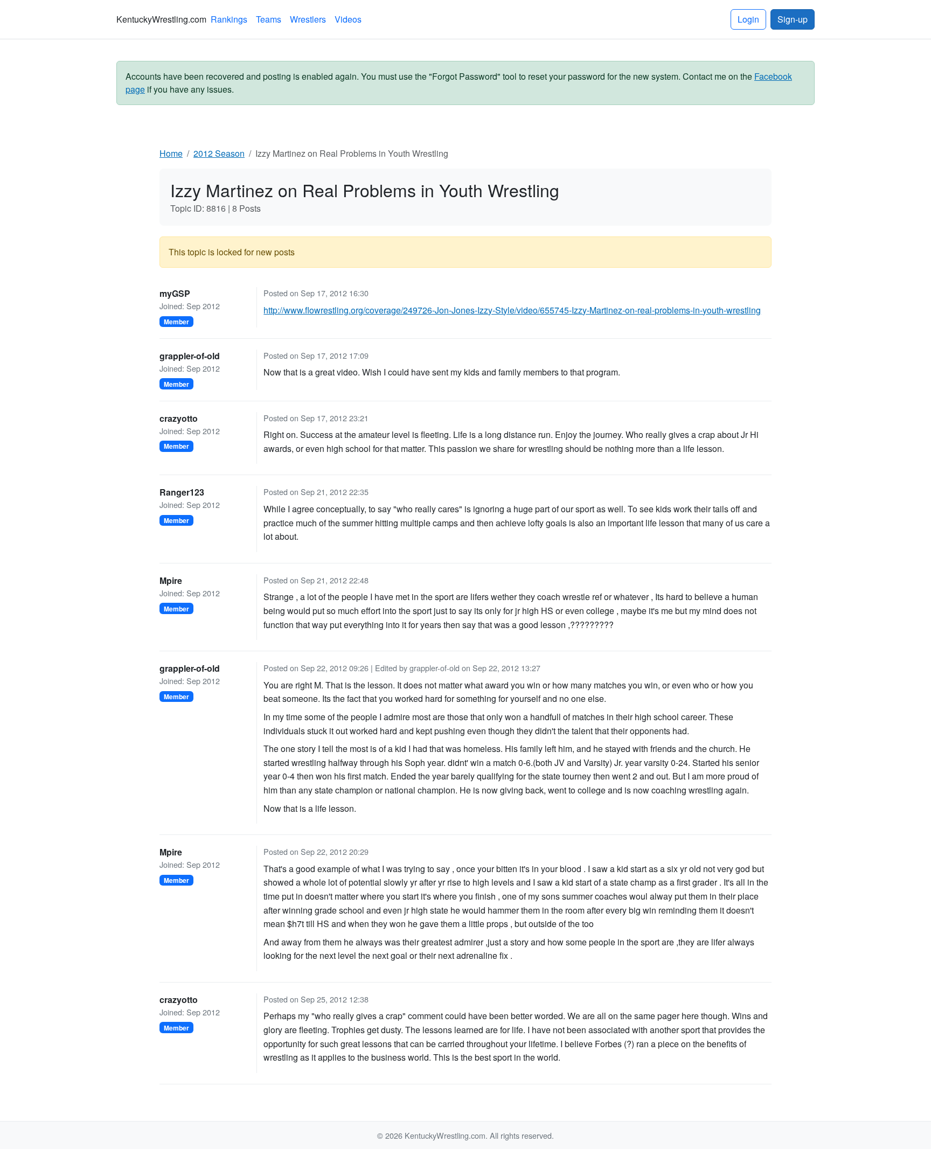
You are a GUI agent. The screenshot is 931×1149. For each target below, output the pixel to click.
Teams (268, 19)
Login (748, 19)
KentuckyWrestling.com (161, 19)
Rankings (229, 19)
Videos (348, 19)
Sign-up (792, 19)
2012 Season (219, 153)
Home (171, 153)
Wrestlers (308, 19)
